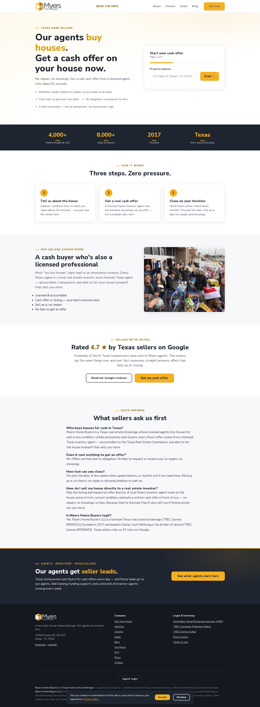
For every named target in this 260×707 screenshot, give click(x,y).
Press (117, 657)
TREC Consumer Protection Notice (192, 626)
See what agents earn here (198, 576)
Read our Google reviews (109, 378)
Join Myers (120, 647)
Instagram (40, 644)
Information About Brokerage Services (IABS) (198, 621)
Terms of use (180, 642)
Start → (209, 76)
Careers (170, 6)
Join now (214, 6)
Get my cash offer (154, 378)
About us (119, 626)
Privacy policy (180, 637)
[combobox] (174, 76)
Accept (162, 697)
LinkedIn (52, 644)
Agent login (130, 679)
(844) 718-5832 (107, 6)
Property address (160, 69)
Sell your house (123, 621)
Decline (181, 697)
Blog (195, 6)
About (157, 6)
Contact (118, 662)
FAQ (116, 652)
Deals (183, 6)
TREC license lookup (184, 631)
